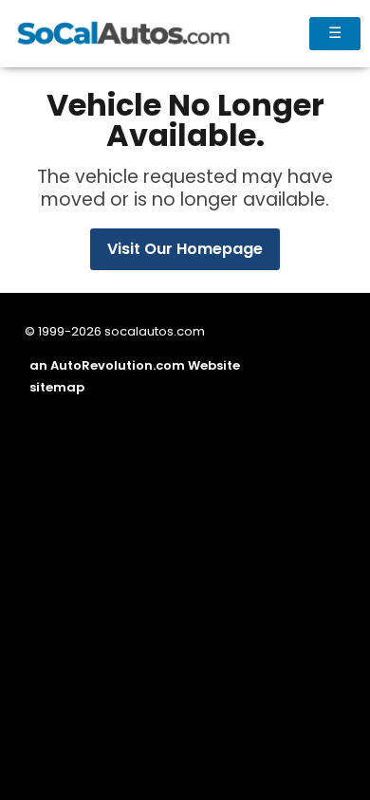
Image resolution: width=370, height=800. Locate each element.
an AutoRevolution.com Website (134, 365)
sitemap (56, 387)
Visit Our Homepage (185, 249)
